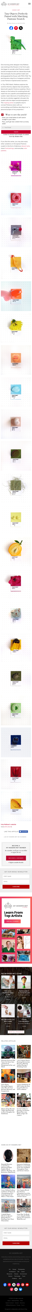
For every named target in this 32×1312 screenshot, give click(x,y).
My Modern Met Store (11, 973)
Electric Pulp (24, 1309)
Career (23, 1271)
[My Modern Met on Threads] (16, 1289)
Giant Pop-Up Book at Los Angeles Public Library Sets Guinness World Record (23, 1216)
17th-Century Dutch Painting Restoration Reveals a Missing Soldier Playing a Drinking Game (23, 1063)
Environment (23, 1274)
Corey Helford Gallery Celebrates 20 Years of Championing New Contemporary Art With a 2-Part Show (8, 1193)
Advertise (22, 1303)
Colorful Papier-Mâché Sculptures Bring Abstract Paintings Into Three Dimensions (7, 1217)
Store (20, 1278)
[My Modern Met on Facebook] (5, 1284)
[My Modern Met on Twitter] (14, 1284)
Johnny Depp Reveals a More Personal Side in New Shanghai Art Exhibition (8, 1111)
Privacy (18, 1305)
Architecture (12, 1271)
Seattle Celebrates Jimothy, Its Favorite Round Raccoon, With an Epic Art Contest (23, 1112)
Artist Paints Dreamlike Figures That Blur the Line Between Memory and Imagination (8, 1088)
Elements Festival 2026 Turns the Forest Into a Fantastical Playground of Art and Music (8, 1063)
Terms (22, 1305)
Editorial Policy (15, 1300)
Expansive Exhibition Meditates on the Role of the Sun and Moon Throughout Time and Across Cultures (23, 1167)
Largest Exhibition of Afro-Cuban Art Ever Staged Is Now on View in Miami (23, 1087)
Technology (17, 1276)
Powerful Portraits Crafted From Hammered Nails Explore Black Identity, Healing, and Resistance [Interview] (8, 1168)
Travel (23, 1276)
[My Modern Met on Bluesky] (20, 1289)
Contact (17, 1303)
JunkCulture (7, 827)
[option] (8, 953)
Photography (21, 1269)
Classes (16, 1274)
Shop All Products (16, 1032)
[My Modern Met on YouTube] (27, 1284)
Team (21, 1300)
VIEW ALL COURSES (12, 921)
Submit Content (10, 1303)
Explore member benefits (16, 862)
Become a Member (16, 858)
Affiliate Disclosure (11, 1305)
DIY (18, 1271)
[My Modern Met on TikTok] (11, 1289)
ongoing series (8, 103)
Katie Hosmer (12, 23)
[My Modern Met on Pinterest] (9, 1284)
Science (10, 1276)
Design (14, 1269)
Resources (9, 1274)
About (9, 1300)
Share (24, 832)
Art (18, 10)
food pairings (9, 148)
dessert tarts (25, 146)
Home (14, 10)
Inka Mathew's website (8, 824)
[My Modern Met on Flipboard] (22, 1284)
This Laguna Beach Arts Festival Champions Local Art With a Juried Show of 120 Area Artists (23, 1193)
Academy (14, 1278)
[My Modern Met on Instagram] (18, 1284)
